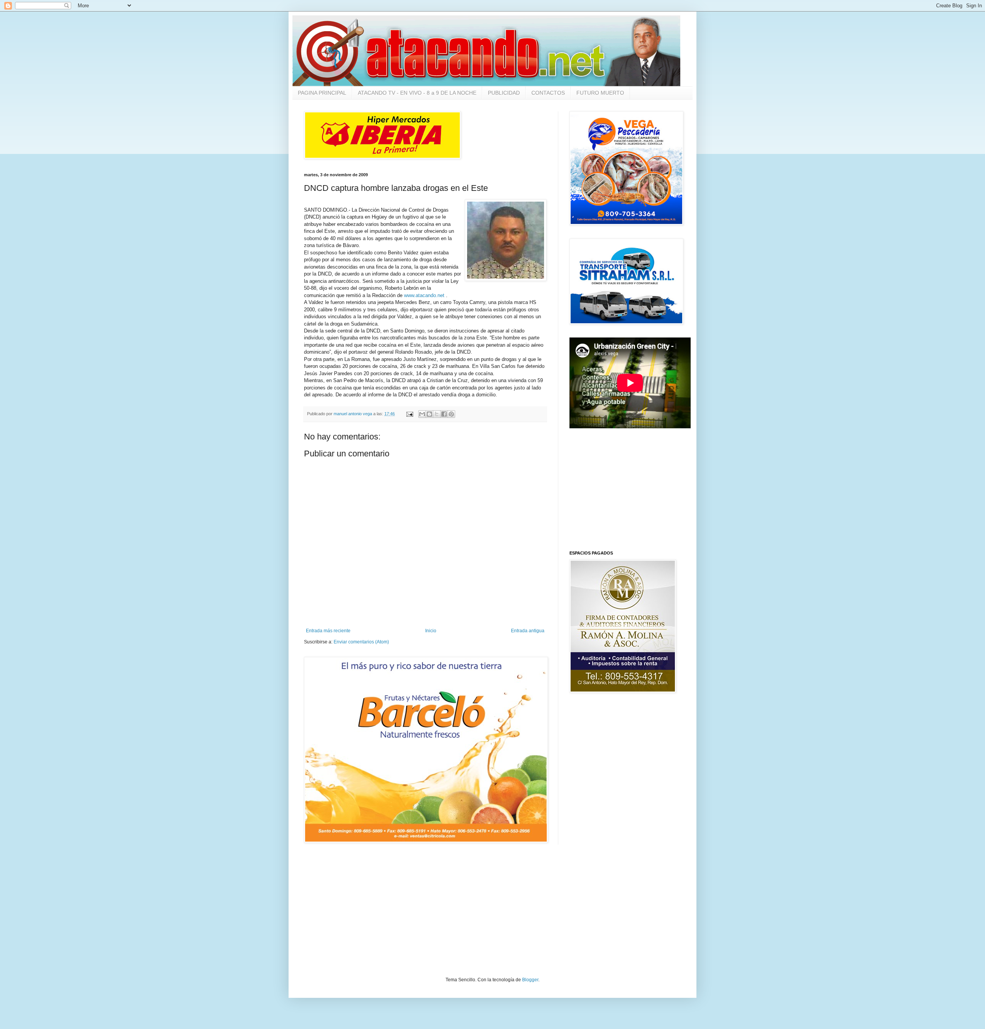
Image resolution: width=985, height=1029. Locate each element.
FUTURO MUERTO (600, 93)
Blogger (530, 979)
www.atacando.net (424, 295)
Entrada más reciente (328, 630)
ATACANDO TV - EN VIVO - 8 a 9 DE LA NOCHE (417, 93)
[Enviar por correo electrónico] (422, 414)
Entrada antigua (527, 630)
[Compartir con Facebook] (444, 414)
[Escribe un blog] (429, 414)
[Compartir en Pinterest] (451, 414)
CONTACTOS (548, 93)
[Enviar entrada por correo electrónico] (409, 413)
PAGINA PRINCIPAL (322, 93)
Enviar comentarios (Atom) (361, 642)
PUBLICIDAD (504, 93)
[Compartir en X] (437, 414)
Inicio (430, 630)
